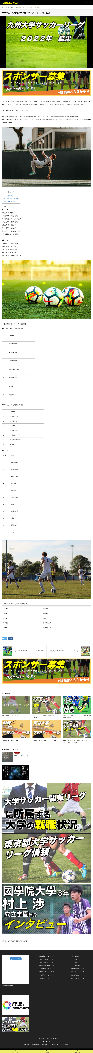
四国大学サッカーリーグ (77, 975)
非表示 (12, 192)
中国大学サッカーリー (77, 972)
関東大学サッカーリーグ (46, 962)
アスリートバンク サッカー (46, 1038)
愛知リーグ (78, 962)
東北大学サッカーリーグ (46, 959)
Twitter (43, 1041)
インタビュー (44, 1044)
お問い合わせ (65, 1044)
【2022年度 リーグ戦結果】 (10, 198)
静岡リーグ (78, 959)
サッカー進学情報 (35, 1044)
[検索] (86, 2)
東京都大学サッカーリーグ (46, 968)
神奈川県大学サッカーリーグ (46, 972)
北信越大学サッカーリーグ (46, 978)
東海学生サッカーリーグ (77, 956)
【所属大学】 (10, 196)
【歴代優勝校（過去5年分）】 (11, 201)
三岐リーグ (78, 965)
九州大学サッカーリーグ (77, 978)
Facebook (46, 1041)
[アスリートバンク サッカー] (10, 2)
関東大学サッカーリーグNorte (46, 965)
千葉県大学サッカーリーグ (46, 975)
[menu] (90, 2)
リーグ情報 (26, 1044)
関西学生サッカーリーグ (77, 968)
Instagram (49, 1041)
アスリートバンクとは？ (54, 1044)
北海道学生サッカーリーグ (46, 956)
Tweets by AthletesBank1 (7, 985)
